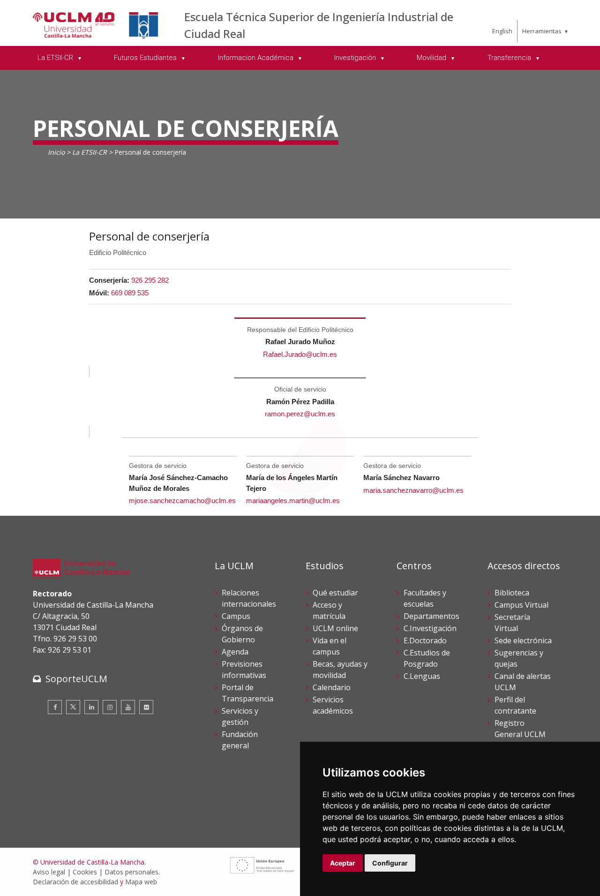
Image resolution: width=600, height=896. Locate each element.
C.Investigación (430, 628)
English (502, 31)
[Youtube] (128, 707)
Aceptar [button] (342, 863)
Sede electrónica (523, 640)
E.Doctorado (425, 640)
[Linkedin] (91, 707)
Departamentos (431, 616)
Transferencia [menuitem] (510, 57)
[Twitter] (73, 707)
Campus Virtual (521, 605)
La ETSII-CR (89, 152)
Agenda (235, 652)
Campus (236, 616)
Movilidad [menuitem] (432, 57)
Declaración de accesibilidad (75, 881)
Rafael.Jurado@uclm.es (300, 354)
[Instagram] (110, 707)
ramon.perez (284, 414)
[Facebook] (55, 707)
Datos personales (131, 871)
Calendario (332, 687)
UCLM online (335, 628)
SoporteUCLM (76, 678)
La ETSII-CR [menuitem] (56, 57)
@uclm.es (319, 414)
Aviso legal (49, 871)
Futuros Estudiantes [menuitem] (146, 57)
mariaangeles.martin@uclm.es (293, 500)
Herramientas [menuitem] (542, 31)
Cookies (85, 871)
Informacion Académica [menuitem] (256, 57)
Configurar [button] (390, 863)
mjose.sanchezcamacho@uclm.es (182, 500)
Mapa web (141, 881)
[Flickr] (146, 707)
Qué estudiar (335, 592)
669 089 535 (130, 293)
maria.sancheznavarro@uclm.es (413, 490)
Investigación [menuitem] (356, 57)
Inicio (56, 152)
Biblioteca (512, 592)
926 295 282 (150, 280)
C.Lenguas (422, 676)
